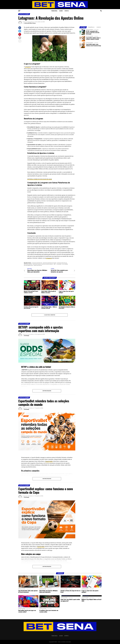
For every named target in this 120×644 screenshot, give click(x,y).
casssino (59, 264)
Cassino (61, 11)
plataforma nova (28, 265)
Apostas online (28, 264)
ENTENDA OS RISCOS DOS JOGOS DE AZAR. (39, 179)
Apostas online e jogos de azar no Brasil (43, 264)
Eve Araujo (26, 335)
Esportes (67, 11)
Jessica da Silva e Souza (30, 23)
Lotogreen (28, 66)
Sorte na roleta (38, 265)
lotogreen (65, 264)
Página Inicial (54, 11)
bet (55, 264)
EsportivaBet (49, 461)
